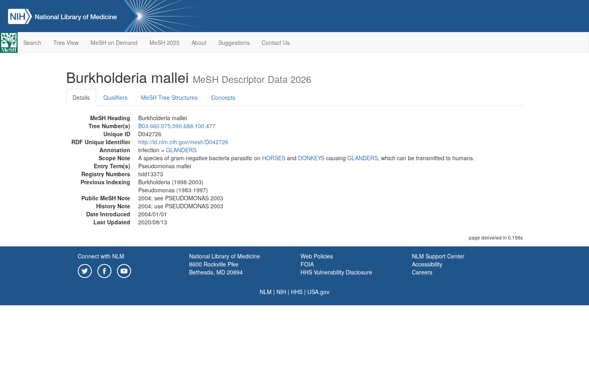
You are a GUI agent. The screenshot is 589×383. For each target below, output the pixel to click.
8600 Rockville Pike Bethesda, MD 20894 (216, 268)
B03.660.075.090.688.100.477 (177, 126)
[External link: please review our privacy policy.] (85, 270)
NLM (266, 292)
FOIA (307, 264)
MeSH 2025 (164, 42)
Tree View (66, 42)
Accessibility (427, 264)
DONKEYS (311, 158)
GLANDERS (181, 150)
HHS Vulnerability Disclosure (336, 272)
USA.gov (318, 292)
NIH (281, 292)
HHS (297, 292)
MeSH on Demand (114, 42)
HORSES (273, 158)
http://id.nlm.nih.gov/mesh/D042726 (183, 142)
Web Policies (317, 256)
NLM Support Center (438, 256)
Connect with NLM (101, 256)
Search (32, 42)
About (199, 42)
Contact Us (276, 42)
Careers (422, 272)
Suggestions (234, 42)
